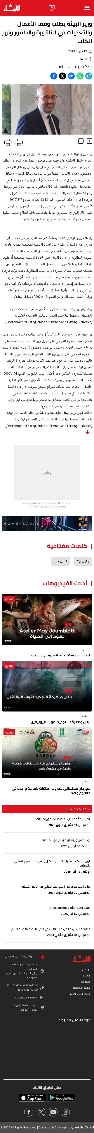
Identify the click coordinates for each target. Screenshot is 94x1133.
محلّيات (85, 67)
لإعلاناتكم (86, 981)
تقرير (84, 649)
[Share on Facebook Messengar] (71, 75)
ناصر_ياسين (61, 561)
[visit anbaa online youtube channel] (53, 1112)
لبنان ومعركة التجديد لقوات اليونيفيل (61, 721)
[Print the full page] (18, 141)
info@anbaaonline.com (25, 997)
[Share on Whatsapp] (80, 75)
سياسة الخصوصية (82, 987)
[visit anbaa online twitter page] (41, 1112)
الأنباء (72, 67)
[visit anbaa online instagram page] (65, 1112)
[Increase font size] (89, 141)
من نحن (86, 969)
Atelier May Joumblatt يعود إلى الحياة (61, 655)
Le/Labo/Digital (84, 1127)
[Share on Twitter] (62, 75)
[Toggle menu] (87, 7)
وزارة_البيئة (83, 561)
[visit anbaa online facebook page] (28, 1112)
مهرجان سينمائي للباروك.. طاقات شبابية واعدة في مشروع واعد (51, 790)
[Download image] (5, 130)
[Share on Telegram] (88, 75)
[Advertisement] (47, 472)
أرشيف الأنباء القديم (80, 993)
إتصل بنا (87, 975)
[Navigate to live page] (52, 8)
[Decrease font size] (81, 141)
